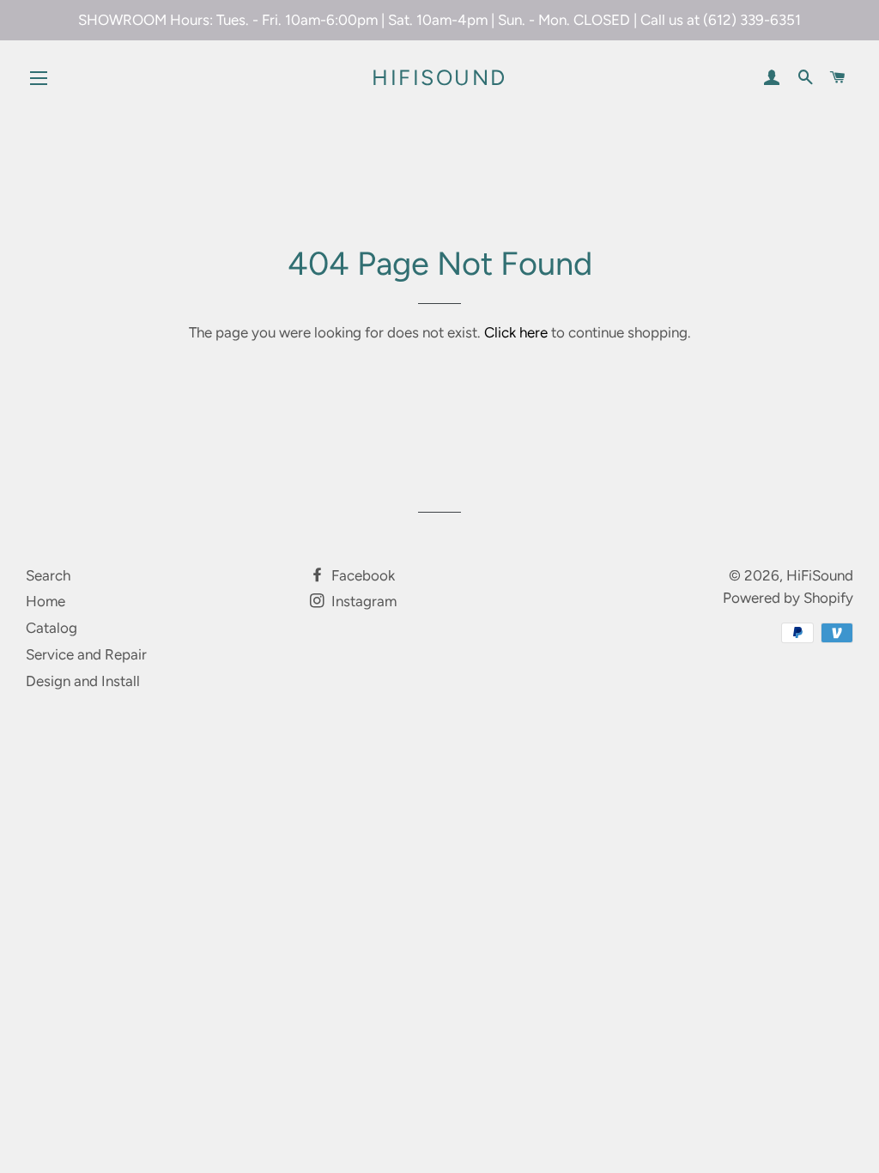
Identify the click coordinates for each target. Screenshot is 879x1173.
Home (45, 601)
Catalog (51, 627)
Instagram (362, 601)
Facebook (361, 575)
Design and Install (83, 681)
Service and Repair (86, 654)
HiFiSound (439, 77)
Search (48, 575)
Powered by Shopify (788, 597)
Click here (516, 332)
